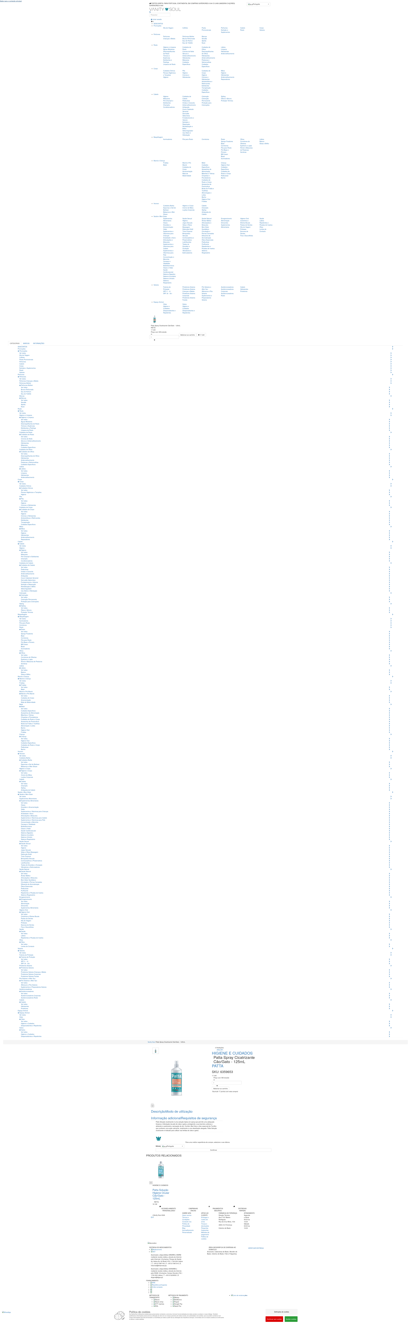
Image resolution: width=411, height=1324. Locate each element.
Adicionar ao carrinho (187, 335)
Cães (165, 304)
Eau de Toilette (187, 43)
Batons (262, 141)
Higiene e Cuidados (166, 307)
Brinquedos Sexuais (186, 234)
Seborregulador (187, 131)
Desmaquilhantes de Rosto (169, 52)
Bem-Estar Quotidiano (205, 228)
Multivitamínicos (168, 266)
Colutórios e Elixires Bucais (245, 222)
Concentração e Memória (168, 258)
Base (222, 143)
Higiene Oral (206, 199)
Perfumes (224, 28)
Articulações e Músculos (168, 241)
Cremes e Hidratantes (186, 76)
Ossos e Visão (168, 268)
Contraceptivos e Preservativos (188, 239)
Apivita (204, 41)
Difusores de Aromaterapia (206, 237)
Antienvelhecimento (208, 58)
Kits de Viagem (168, 28)
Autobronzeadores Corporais (227, 290)
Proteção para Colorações (206, 104)
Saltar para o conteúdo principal (11, 1)
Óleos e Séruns (226, 98)
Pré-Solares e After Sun (206, 288)
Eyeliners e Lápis (246, 146)
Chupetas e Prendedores (206, 177)
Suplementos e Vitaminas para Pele (168, 253)
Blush (223, 156)
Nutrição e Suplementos (225, 31)
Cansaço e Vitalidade (167, 262)
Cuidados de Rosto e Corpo (207, 181)
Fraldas (165, 163)
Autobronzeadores (227, 287)
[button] (258, 4)
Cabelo (242, 28)
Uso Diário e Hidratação (186, 134)
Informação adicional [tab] (166, 1118)
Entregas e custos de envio (205, 1219)
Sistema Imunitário (169, 276)
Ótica (261, 227)
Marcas (204, 36)
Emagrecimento (226, 218)
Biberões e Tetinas (208, 173)
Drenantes (224, 223)
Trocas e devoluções (205, 1225)
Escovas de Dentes (244, 232)
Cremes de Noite (188, 51)
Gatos (184, 304)
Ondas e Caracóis (188, 103)
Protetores (243, 291)
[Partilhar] (152, 1103)
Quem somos (186, 1215)
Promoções (157, 26)
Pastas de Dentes (246, 225)
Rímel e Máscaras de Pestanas (246, 149)
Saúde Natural (206, 218)
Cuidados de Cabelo (186, 97)
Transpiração (206, 88)
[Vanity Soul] (161, 1213)
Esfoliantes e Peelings (167, 61)
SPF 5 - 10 (167, 291)
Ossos (165, 223)
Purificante (205, 244)
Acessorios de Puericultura (206, 185)
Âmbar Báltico (206, 221)
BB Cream (224, 154)
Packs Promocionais (206, 29)
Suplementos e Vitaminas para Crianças (168, 233)
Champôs (166, 105)
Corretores (205, 139)
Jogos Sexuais (187, 223)
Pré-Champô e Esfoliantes (168, 102)
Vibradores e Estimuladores (187, 252)
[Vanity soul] (205, 9)
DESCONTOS (158, 23)
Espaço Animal (159, 302)
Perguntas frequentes (204, 1229)
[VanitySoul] (213, 1138)
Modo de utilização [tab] (179, 1111)
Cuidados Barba (168, 206)
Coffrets (185, 28)
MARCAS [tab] (26, 343)
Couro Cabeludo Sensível (188, 110)
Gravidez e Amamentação (168, 226)
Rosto (242, 30)
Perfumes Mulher (188, 36)
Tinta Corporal (187, 231)
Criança (223, 163)
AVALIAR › (220, 1050)
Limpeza (224, 49)
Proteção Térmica (227, 101)
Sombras (243, 152)
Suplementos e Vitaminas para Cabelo (168, 246)
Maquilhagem (158, 137)
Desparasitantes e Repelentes (169, 311)
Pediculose (186, 101)
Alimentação (225, 221)
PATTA (217, 1065)
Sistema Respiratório (167, 281)
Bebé (165, 165)
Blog (183, 1228)
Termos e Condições (185, 1218)
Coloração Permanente (206, 99)
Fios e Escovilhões (246, 236)
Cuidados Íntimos (169, 71)
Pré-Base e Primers (225, 151)
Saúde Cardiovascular (168, 271)
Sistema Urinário (168, 278)
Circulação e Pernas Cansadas (208, 232)
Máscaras (185, 60)
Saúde (262, 218)
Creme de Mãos (187, 208)
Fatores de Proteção (167, 288)
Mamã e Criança (159, 161)
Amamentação (187, 171)
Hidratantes (186, 58)
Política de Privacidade (186, 1225)
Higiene (165, 77)
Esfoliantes (205, 86)
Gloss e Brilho (264, 143)
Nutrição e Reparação (186, 123)
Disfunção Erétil (187, 229)
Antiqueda (185, 107)
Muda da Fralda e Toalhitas (208, 189)
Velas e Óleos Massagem (187, 226)
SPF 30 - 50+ (167, 293)
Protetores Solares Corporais (188, 294)
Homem (156, 203)
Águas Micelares (168, 49)
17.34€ (202, 335)
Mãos (223, 71)
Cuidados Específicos (186, 63)
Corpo (262, 28)
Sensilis (204, 38)
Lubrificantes (186, 242)
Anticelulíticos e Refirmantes (207, 82)
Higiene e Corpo (188, 206)
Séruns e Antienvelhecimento (189, 54)
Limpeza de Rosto (169, 64)
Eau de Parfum (187, 41)
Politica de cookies (204, 1238)
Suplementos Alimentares (167, 219)
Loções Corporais (188, 210)
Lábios (223, 47)
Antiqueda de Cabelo (206, 213)
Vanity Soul (151, 1042)
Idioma (158, 1146)
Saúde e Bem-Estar (160, 216)
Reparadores (225, 79)
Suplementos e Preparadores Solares (207, 297)
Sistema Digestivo (169, 274)
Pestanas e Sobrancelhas (206, 61)
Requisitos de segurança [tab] (199, 1118)
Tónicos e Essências (166, 57)
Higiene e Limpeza (169, 47)
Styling (223, 96)
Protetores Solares (188, 287)
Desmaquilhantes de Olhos (208, 52)
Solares (262, 30)
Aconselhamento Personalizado (188, 1231)
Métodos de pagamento (205, 1233)
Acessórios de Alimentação (206, 170)
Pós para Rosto (187, 139)
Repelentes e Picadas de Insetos (208, 247)
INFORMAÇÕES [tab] (38, 343)
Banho (204, 197)
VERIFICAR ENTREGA (255, 1248)
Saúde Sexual (187, 218)
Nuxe (203, 43)
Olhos (242, 139)
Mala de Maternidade (186, 174)
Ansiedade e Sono (169, 238)
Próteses (243, 229)
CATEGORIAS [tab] (14, 343)
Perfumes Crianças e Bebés (169, 37)
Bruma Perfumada (188, 38)
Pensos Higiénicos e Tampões (169, 74)
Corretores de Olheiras (245, 142)
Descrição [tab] (158, 1111)
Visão (165, 229)
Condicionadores (169, 107)
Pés (183, 71)
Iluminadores (167, 139)
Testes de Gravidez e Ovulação (186, 246)
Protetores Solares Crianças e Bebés (188, 290)
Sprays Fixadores (227, 141)
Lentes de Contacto (263, 230)
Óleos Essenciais (207, 240)
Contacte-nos (186, 1222)
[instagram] (152, 1217)
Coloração (205, 96)
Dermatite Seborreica (186, 114)
